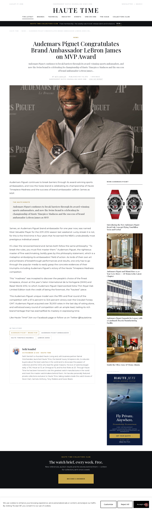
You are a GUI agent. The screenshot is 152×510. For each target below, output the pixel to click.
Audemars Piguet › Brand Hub (24, 333)
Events (77, 17)
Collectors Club (121, 17)
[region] (76, 503)
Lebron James (44, 338)
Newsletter (127, 4)
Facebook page (45, 317)
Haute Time (14, 31)
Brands (41, 17)
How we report (96, 79)
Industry (66, 17)
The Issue (104, 17)
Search (139, 4)
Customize (108, 504)
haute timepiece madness (22, 338)
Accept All (141, 504)
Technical (53, 17)
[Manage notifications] (146, 505)
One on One (90, 17)
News (24, 31)
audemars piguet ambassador (55, 333)
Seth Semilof (60, 77)
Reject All (125, 504)
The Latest (27, 17)
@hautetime (84, 317)
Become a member (76, 479)
